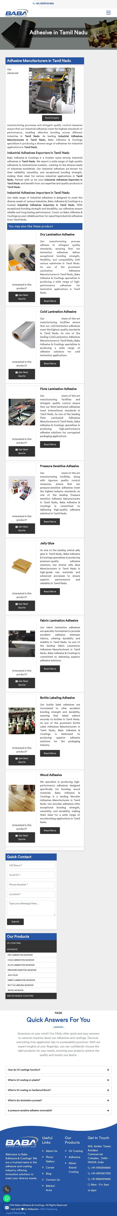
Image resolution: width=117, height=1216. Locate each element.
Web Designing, (49, 1209)
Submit (15, 922)
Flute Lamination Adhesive (21, 965)
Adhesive (12, 949)
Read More (50, 301)
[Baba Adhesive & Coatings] (16, 13)
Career (50, 1167)
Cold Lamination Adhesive (21, 960)
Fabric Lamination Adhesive (21, 980)
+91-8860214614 (100, 1179)
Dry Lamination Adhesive (20, 955)
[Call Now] (7, 1189)
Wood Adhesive (15, 990)
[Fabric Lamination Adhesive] (22, 643)
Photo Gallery (50, 1159)
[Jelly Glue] (22, 566)
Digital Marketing (16, 1213)
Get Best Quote (23, 297)
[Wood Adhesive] (22, 798)
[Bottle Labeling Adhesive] (22, 721)
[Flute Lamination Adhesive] (22, 412)
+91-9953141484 (44, 3)
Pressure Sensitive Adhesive (22, 970)
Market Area (50, 1188)
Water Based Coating (20, 996)
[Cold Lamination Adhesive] (22, 335)
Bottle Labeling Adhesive (21, 985)
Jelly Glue (13, 975)
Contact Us (53, 1179)
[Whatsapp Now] (7, 1198)
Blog (48, 1173)
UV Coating (14, 943)
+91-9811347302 (100, 1173)
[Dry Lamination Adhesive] (22, 257)
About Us (51, 1151)
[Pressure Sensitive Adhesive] (22, 489)
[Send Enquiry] (7, 1207)
